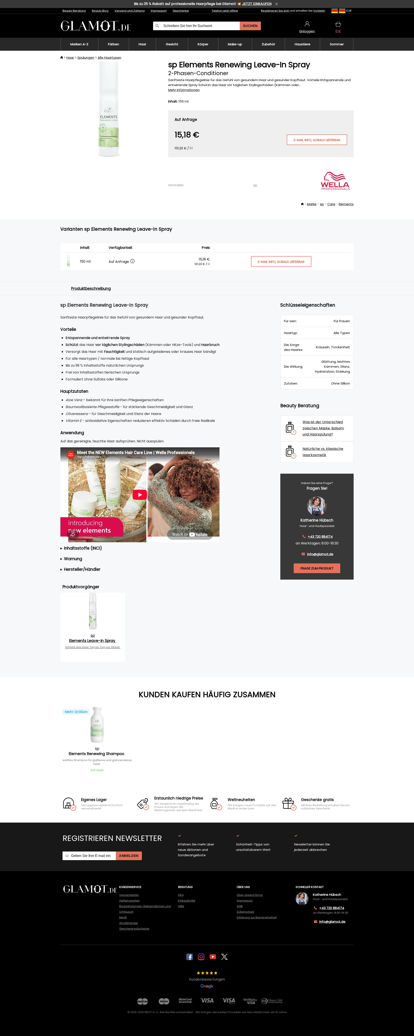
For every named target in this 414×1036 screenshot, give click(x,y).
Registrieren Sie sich (275, 11)
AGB (240, 906)
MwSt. (123, 917)
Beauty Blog (100, 11)
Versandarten (129, 895)
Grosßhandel (128, 923)
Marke (312, 204)
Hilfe (181, 906)
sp (255, 185)
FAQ (181, 895)
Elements (346, 204)
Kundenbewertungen (207, 979)
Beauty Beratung (74, 11)
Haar (70, 57)
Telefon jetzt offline (225, 11)
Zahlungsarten (129, 901)
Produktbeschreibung (91, 288)
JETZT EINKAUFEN (256, 3)
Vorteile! (319, 11)
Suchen (250, 26)
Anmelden (129, 856)
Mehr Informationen (184, 90)
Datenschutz (245, 912)
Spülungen (85, 57)
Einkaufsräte (186, 901)
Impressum (159, 11)
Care (331, 204)
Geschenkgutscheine (134, 929)
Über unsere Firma (250, 895)
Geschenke (181, 11)
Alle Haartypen (109, 57)
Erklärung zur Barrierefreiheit (257, 917)
